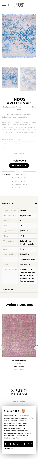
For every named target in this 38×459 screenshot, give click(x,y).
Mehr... (18, 438)
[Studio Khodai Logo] (19, 5)
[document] (19, 430)
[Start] (19, 392)
